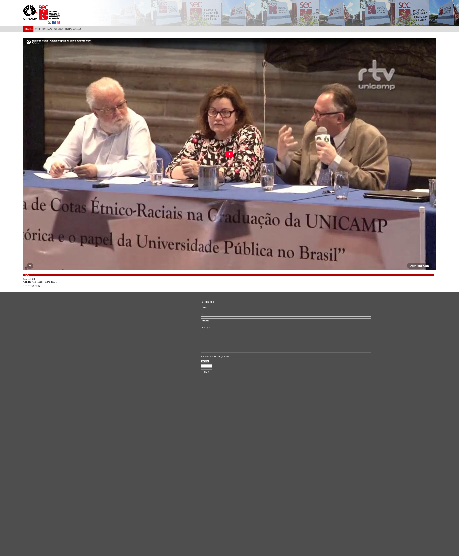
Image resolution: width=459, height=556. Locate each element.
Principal (28, 29)
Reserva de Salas (73, 29)
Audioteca (58, 29)
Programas (47, 29)
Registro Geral (32, 286)
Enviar (206, 372)
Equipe (37, 29)
